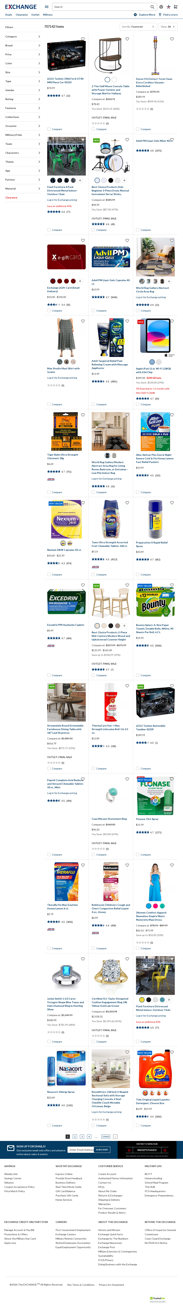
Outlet (35, 14)
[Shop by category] (47, 7)
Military (48, 14)
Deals (8, 14)
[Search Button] (152, 7)
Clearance (22, 14)
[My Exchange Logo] (25, 7)
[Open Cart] (176, 7)
